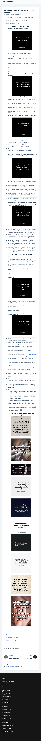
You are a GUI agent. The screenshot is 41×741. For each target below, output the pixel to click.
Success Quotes (5, 699)
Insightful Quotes (6, 716)
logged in (12, 666)
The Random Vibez (8, 1)
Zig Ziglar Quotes (6, 732)
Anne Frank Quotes (6, 728)
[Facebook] (7, 651)
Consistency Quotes (6, 696)
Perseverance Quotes (7, 700)
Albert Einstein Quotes (7, 726)
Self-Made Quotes (6, 715)
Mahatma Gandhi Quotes (7, 725)
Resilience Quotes (6, 694)
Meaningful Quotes (6, 710)
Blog (3, 686)
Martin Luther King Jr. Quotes (8, 729)
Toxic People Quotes (14, 23)
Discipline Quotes (6, 702)
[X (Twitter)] (14, 651)
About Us (4, 678)
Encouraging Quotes (6, 718)
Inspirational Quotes (18, 14)
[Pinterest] (20, 651)
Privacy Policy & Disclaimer (8, 681)
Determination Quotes (7, 697)
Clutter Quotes (9, 634)
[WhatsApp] (33, 651)
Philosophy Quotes (6, 707)
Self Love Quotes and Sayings (12, 637)
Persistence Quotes (6, 693)
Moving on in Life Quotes (11, 640)
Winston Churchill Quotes (7, 731)
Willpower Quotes (6, 691)
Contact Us (4, 679)
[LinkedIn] (27, 651)
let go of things (33, 354)
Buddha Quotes (5, 723)
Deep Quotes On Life (6, 709)
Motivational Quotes (6, 713)
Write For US (5, 682)
